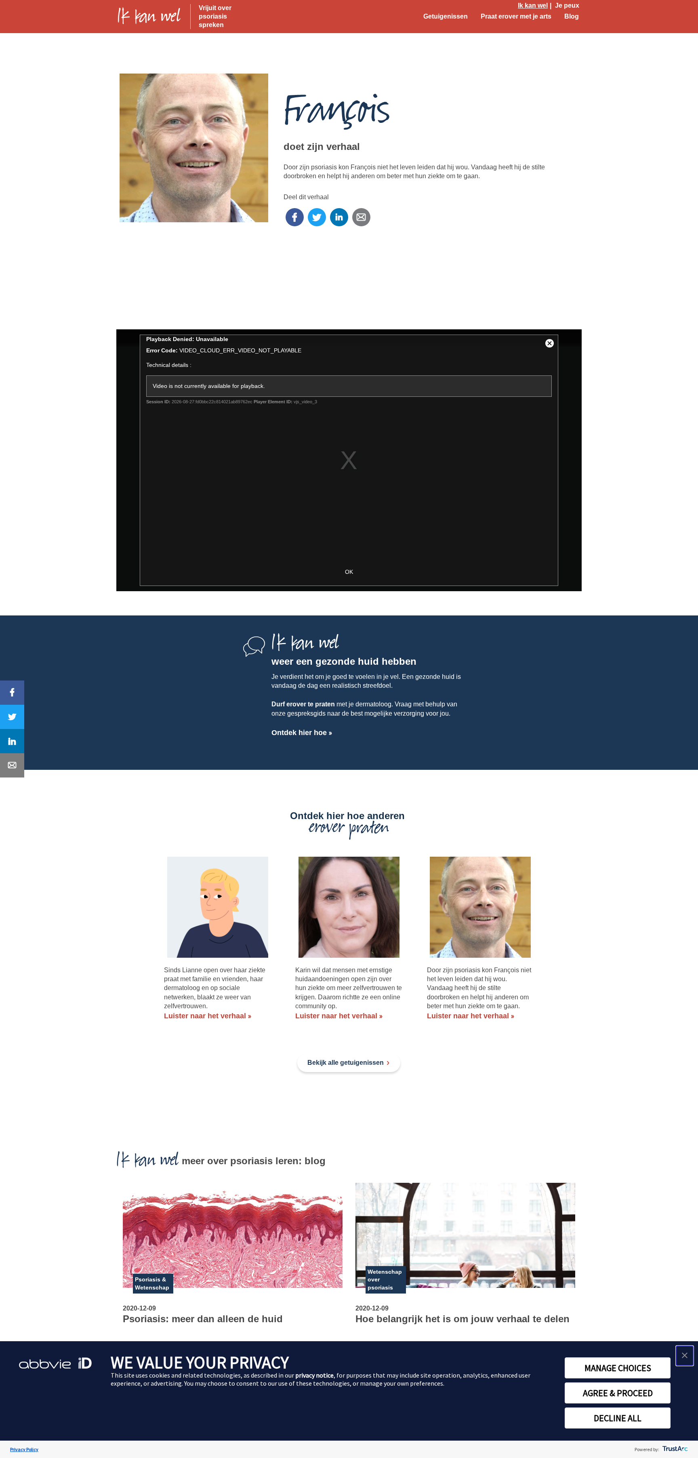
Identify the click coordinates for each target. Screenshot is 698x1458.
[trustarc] (674, 1449)
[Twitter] (317, 217)
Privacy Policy (24, 1449)
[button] (685, 1355)
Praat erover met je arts (516, 16)
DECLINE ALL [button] (617, 1418)
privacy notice (314, 1375)
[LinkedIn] (339, 217)
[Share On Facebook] (12, 693)
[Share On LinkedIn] (12, 741)
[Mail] (361, 217)
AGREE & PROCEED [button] (618, 1393)
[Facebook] (295, 217)
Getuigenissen (445, 16)
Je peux (567, 5)
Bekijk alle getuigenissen (345, 1062)
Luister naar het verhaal (205, 1016)
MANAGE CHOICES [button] (617, 1368)
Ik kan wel (533, 5)
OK (349, 572)
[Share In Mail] (12, 765)
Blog (571, 16)
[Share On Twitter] (12, 717)
